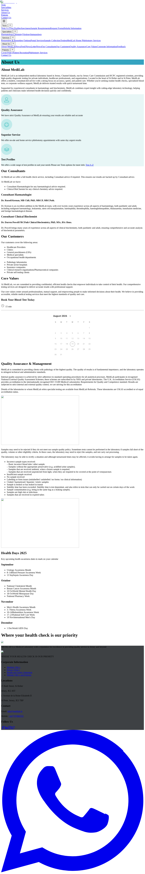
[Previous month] (85, 316)
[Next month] (90, 316)
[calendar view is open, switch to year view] (70, 316)
